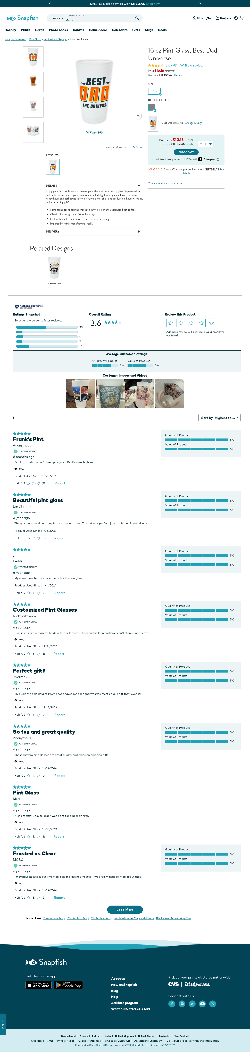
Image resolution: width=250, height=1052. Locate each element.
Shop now (156, 3)
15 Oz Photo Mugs (101, 918)
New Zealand (181, 1036)
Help (114, 997)
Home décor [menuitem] (98, 30)
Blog (114, 991)
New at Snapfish (124, 985)
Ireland (96, 1036)
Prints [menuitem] (25, 30)
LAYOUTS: (52, 155)
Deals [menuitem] (162, 30)
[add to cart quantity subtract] (201, 144)
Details (178, 75)
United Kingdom (124, 1036)
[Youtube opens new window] (204, 1002)
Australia (164, 1036)
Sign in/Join (205, 18)
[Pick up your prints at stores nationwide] (173, 983)
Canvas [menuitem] (78, 30)
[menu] (137, 147)
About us (118, 978)
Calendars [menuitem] (120, 30)
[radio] (151, 107)
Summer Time (54, 283)
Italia (108, 1036)
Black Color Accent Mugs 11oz (173, 918)
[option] (33, 57)
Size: (151, 84)
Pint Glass (35, 39)
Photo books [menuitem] (58, 30)
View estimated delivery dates (165, 183)
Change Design (193, 123)
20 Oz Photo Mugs (78, 918)
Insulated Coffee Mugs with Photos (134, 918)
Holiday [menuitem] (10, 30)
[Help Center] (236, 18)
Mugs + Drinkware (15, 39)
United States (146, 1036)
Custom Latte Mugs (54, 918)
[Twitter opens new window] (214, 1002)
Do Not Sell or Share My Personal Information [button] (193, 1040)
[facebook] (173, 1002)
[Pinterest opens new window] (194, 1002)
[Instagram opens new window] (184, 1002)
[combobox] (95, 18)
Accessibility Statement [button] (148, 1040)
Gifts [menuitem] (136, 30)
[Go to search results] (137, 18)
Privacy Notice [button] (65, 1040)
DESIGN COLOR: (159, 100)
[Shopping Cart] (241, 18)
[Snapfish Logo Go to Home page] (22, 18)
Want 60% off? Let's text (130, 1009)
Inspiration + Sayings (55, 39)
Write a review (191, 65)
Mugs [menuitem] (149, 30)
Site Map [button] (36, 1040)
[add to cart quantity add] (211, 144)
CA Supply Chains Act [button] (117, 1040)
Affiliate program (124, 1003)
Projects (226, 18)
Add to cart (186, 152)
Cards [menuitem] (39, 30)
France (84, 1036)
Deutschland (68, 1036)
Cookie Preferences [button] (89, 1040)
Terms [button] (49, 1040)
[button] (138, 115)
